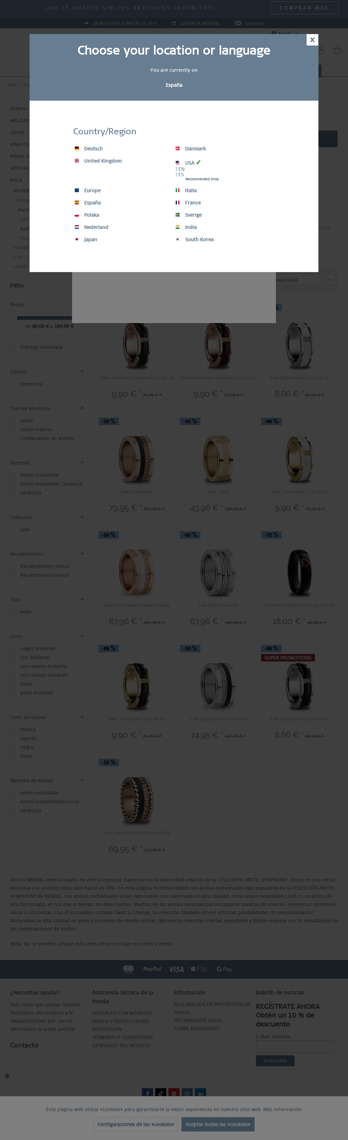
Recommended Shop (202, 179)
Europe (92, 190)
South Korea (199, 239)
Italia (190, 190)
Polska (91, 215)
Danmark (195, 148)
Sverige (193, 215)
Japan (90, 239)
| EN (180, 169)
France (192, 202)
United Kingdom (102, 161)
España (92, 202)
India (190, 227)
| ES (180, 174)
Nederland (95, 227)
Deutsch (93, 148)
